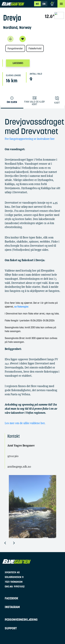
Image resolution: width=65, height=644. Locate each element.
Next (16, 543)
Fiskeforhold (35, 48)
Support (11, 628)
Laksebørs (18, 63)
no (37, 3)
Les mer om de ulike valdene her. (25, 423)
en (44, 3)
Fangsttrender (15, 48)
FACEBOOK (11, 598)
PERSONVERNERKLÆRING (21, 620)
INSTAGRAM (12, 607)
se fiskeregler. (21, 306)
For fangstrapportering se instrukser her (30, 139)
